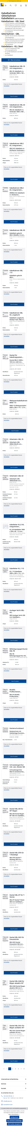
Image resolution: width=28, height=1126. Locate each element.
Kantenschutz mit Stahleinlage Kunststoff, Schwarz (17, 732)
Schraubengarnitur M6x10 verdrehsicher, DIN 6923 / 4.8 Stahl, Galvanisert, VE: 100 (17, 771)
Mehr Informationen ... (14, 1114)
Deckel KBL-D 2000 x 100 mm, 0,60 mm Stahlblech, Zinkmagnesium (16, 361)
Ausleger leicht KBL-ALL (17, 611)
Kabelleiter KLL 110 (17, 568)
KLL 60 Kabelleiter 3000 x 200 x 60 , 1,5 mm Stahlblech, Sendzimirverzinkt (17, 530)
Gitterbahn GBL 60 (16, 476)
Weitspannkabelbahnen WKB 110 (18, 402)
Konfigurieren (14, 1117)
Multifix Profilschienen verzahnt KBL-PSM (16, 691)
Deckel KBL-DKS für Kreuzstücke (17, 938)
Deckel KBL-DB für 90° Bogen (16, 810)
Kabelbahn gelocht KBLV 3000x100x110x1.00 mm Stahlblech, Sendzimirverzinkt (16, 276)
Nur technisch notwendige (14, 1120)
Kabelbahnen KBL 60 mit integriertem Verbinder (17, 106)
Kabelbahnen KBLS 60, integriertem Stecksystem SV (17, 144)
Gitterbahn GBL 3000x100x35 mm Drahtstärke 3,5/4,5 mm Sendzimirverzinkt (17, 443)
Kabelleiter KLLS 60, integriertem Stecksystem (17, 525)
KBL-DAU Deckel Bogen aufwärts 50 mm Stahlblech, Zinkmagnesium (17, 1031)
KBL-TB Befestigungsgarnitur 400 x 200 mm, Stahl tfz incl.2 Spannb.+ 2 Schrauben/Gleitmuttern (18, 655)
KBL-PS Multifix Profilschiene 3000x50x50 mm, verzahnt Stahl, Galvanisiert (15, 695)
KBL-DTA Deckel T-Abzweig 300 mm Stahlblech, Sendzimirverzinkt (16, 858)
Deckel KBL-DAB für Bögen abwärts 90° (17, 982)
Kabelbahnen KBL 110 (16, 271)
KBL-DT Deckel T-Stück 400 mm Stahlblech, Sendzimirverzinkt (17, 901)
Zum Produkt (14, 96)
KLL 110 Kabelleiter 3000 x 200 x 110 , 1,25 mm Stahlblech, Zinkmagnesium (17, 572)
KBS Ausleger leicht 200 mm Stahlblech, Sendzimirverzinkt (17, 616)
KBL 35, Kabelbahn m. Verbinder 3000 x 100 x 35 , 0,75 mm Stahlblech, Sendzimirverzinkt (17, 72)
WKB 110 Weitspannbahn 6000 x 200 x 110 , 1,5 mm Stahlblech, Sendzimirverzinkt (18, 406)
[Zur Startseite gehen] (2, 5)
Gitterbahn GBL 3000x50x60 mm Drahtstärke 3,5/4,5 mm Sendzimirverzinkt (17, 480)
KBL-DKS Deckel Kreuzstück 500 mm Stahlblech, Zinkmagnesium (16, 943)
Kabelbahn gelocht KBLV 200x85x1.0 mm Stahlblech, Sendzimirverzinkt (17, 234)
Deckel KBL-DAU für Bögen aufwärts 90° (17, 1027)
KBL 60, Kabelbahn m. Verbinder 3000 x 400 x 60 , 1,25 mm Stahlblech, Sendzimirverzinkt (17, 111)
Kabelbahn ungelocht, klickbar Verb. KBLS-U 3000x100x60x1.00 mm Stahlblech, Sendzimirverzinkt (17, 319)
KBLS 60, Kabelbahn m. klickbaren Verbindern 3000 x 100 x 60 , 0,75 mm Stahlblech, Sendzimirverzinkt (17, 149)
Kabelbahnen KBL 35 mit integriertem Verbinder (17, 67)
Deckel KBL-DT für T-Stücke (17, 896)
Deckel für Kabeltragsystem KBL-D (16, 356)
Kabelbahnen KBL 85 (17, 230)
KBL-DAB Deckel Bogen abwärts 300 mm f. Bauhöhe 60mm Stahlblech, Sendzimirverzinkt (17, 987)
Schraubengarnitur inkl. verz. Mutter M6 (17, 766)
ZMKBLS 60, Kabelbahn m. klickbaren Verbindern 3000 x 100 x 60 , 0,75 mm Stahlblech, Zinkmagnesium (17, 194)
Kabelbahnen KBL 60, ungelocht (16, 314)
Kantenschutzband (17, 728)
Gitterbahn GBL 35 (16, 439)
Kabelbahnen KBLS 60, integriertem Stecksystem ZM (17, 189)
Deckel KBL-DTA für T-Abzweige (17, 854)
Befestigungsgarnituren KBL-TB (18, 650)
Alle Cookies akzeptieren (14, 1124)
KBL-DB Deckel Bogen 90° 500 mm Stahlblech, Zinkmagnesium (17, 815)
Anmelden (6, 86)
